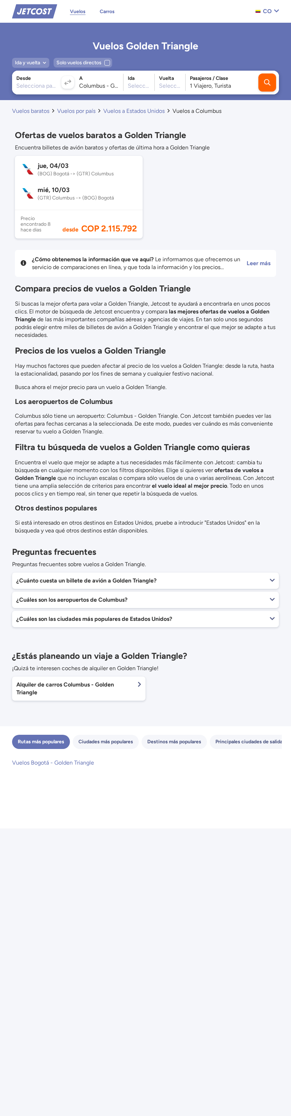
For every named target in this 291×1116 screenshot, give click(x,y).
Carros (107, 12)
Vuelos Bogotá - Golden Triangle (53, 762)
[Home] (34, 10)
